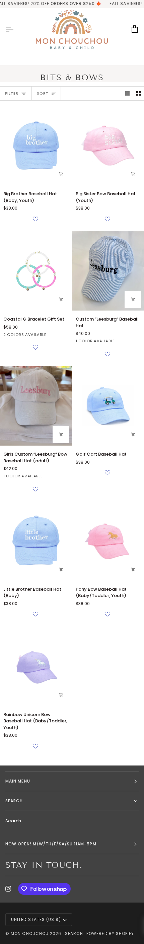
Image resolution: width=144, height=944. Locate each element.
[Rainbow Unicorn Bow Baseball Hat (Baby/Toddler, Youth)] (36, 666)
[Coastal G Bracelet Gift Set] (36, 271)
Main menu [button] (17, 781)
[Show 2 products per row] (138, 93)
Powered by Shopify (110, 933)
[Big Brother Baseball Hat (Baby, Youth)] (36, 145)
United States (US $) (36, 919)
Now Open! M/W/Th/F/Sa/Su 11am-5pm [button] (50, 844)
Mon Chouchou (30, 933)
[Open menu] (15, 29)
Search (13, 821)
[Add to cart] (61, 174)
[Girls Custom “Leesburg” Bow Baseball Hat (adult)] (36, 406)
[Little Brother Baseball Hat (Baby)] (36, 541)
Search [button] (14, 801)
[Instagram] (8, 889)
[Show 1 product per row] (127, 93)
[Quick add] (133, 434)
